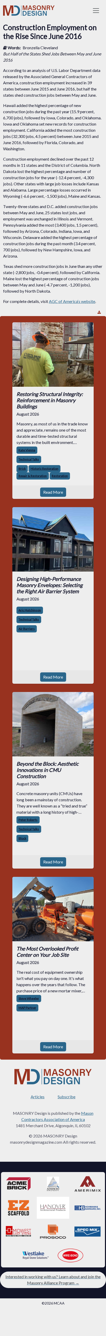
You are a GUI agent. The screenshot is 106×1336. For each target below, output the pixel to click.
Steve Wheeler (29, 998)
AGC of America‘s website (72, 301)
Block (22, 838)
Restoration (60, 476)
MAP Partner (27, 1008)
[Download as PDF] (99, 312)
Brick (22, 469)
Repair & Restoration (33, 476)
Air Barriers (27, 629)
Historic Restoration (44, 469)
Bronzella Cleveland (40, 47)
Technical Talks (29, 459)
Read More (53, 492)
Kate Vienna (27, 450)
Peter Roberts (28, 820)
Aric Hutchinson (30, 610)
